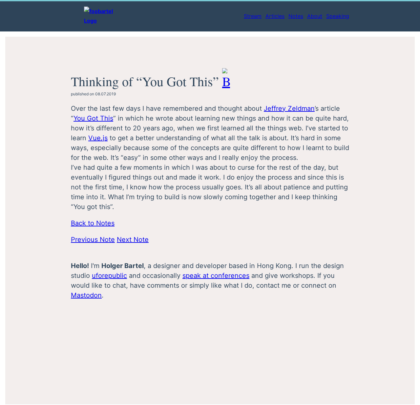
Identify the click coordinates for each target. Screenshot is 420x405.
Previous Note (93, 239)
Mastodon (86, 295)
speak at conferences (215, 276)
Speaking (337, 16)
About (314, 16)
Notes (295, 16)
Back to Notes (93, 223)
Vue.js (98, 138)
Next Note (133, 239)
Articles (274, 16)
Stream (253, 16)
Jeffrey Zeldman (289, 108)
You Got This (93, 118)
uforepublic (109, 276)
